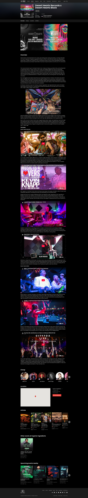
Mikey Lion (50, 68)
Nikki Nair (41, 231)
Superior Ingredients (47, 15)
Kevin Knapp (44, 191)
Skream (31, 231)
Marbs (32, 429)
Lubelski (50, 191)
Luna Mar (42, 429)
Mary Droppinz (36, 231)
